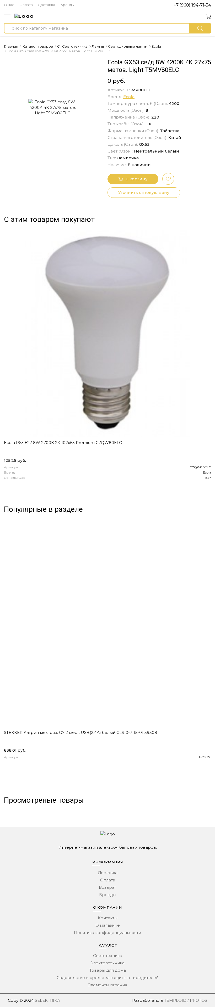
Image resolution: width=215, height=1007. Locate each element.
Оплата (26, 5)
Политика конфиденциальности (107, 932)
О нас (9, 5)
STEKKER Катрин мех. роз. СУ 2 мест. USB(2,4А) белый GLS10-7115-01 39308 (80, 732)
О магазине (107, 925)
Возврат (107, 887)
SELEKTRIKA (47, 1000)
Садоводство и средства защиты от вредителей (108, 977)
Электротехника (107, 962)
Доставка (46, 5)
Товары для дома (107, 970)
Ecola (129, 96)
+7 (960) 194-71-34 (192, 5)
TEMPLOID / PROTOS (185, 1000)
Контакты (107, 917)
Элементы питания (107, 984)
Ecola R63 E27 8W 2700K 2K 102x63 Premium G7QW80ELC (63, 442)
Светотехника (107, 955)
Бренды (67, 5)
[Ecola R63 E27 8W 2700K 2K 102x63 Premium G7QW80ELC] (107, 333)
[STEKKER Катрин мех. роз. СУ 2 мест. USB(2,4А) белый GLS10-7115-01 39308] (107, 623)
